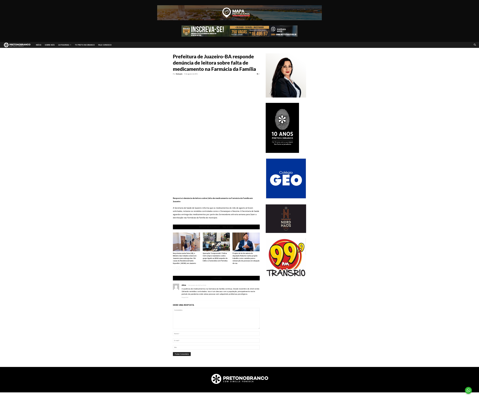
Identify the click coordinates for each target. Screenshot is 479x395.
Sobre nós (50, 45)
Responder (185, 297)
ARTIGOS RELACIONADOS (209, 227)
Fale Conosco (105, 45)
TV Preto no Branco (85, 45)
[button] (475, 45)
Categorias (63, 45)
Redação (179, 74)
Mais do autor (228, 227)
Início (38, 45)
